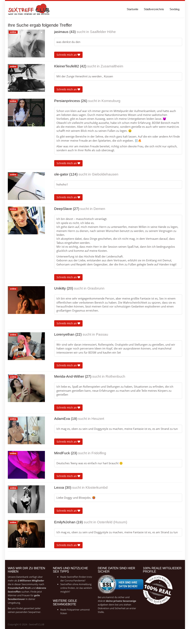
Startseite (132, 9)
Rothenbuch (115, 376)
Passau (102, 334)
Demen (99, 209)
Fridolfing (98, 453)
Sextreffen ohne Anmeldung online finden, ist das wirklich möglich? (76, 588)
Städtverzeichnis (154, 9)
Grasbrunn (95, 288)
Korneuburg (110, 101)
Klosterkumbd (97, 487)
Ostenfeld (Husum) (112, 522)
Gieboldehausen (105, 174)
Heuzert (97, 419)
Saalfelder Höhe (103, 32)
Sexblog (174, 9)
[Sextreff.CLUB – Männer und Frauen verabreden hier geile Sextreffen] (29, 9)
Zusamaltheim (112, 66)
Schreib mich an (67, 54)
